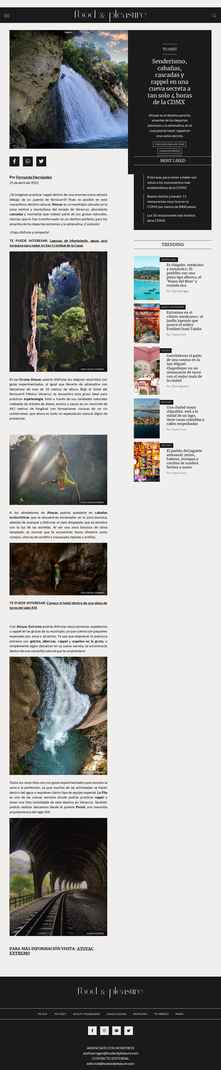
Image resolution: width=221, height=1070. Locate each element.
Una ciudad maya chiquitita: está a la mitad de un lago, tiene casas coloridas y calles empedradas (185, 415)
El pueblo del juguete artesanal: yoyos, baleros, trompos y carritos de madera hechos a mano (184, 459)
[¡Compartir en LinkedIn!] (28, 161)
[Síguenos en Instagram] (104, 1030)
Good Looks (116, 1014)
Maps (179, 1014)
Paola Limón (179, 334)
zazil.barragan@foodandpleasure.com (110, 1053)
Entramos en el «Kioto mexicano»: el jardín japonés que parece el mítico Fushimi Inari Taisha (185, 320)
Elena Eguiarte (180, 386)
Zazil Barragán (180, 291)
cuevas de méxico (169, 151)
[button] (6, 15)
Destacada (168, 259)
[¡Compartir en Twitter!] (41, 161)
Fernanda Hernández (34, 177)
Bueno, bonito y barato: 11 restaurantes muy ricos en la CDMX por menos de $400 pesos (171, 201)
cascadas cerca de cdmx (169, 144)
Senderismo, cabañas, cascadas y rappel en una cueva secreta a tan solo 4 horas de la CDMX (170, 82)
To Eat (165, 350)
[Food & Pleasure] (110, 15)
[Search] (214, 15)
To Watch (161, 1014)
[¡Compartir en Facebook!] (14, 161)
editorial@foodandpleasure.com (110, 1063)
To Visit (170, 49)
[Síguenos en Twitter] (128, 1030)
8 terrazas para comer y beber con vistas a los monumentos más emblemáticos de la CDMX (172, 182)
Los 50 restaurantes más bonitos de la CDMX (171, 217)
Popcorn (140, 1014)
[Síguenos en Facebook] (92, 1030)
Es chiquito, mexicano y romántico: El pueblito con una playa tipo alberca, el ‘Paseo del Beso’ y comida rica (185, 275)
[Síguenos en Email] (116, 1030)
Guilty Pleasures (172, 307)
